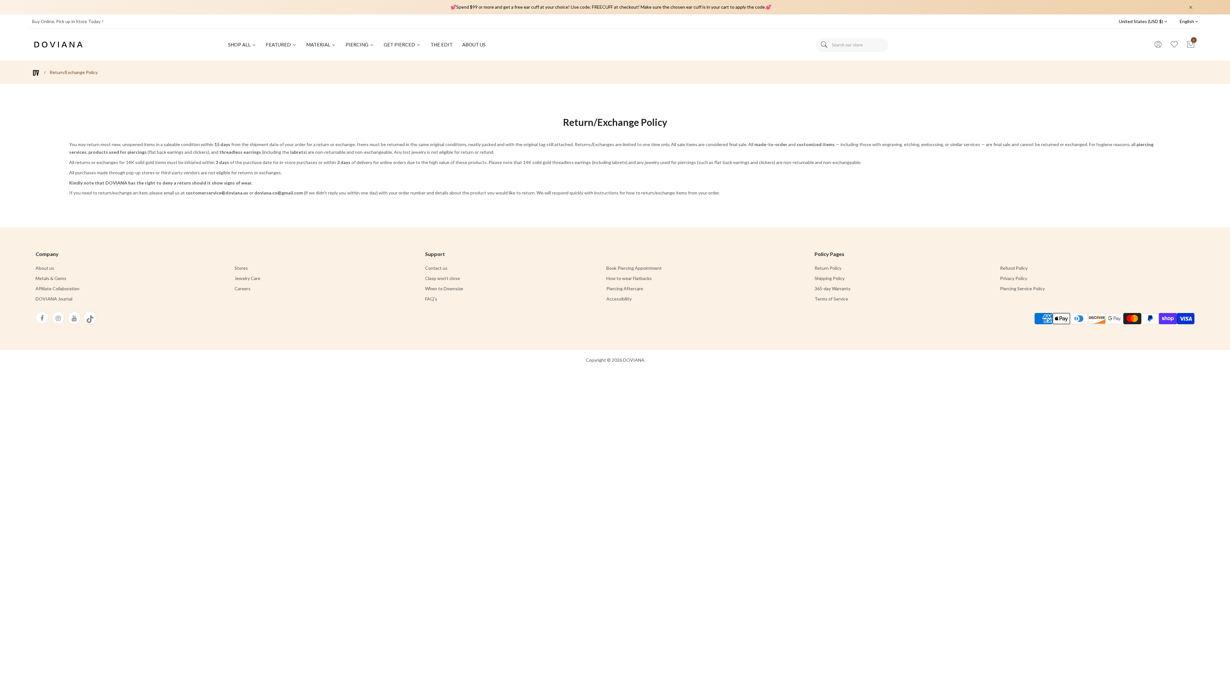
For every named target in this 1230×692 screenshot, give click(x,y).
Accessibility (619, 298)
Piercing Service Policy (1022, 288)
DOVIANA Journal (54, 298)
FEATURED (279, 44)
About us (45, 268)
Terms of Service (831, 298)
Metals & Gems (51, 278)
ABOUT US (474, 44)
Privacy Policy (1013, 278)
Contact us (436, 268)
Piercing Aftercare (624, 288)
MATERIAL (318, 44)
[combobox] (852, 45)
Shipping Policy (830, 278)
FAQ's (431, 298)
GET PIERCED (400, 44)
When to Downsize (444, 288)
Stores (241, 268)
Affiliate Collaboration (57, 288)
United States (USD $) (1141, 21)
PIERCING (357, 44)
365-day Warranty (832, 288)
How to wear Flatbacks (629, 278)
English (1187, 21)
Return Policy (828, 268)
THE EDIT (441, 44)
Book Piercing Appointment (634, 268)
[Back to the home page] (36, 73)
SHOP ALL (239, 44)
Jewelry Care (247, 278)
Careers (242, 288)
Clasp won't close (442, 278)
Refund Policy (1014, 268)
